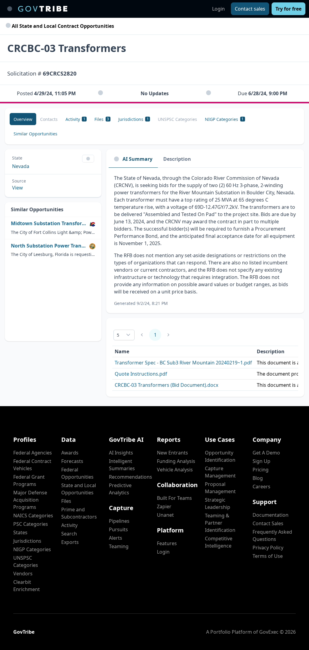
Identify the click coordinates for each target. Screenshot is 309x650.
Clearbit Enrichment (26, 586)
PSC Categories (30, 524)
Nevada (20, 166)
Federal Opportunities (77, 473)
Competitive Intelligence (218, 542)
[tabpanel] (205, 240)
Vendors (23, 573)
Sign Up (261, 461)
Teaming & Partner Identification (220, 522)
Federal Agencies (32, 452)
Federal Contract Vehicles (32, 465)
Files (66, 501)
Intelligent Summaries (122, 465)
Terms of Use (268, 556)
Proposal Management (220, 488)
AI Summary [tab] (137, 159)
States (20, 532)
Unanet (165, 515)
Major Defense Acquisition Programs (30, 499)
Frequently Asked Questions (272, 535)
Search (69, 533)
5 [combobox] (118, 335)
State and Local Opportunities (78, 489)
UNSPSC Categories (25, 561)
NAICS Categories (33, 515)
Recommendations (130, 477)
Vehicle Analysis (175, 469)
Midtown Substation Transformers (49, 223)
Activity (69, 525)
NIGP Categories (32, 549)
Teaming (119, 546)
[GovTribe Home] (42, 8)
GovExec (269, 632)
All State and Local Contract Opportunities (62, 26)
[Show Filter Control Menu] (88, 159)
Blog (258, 478)
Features (167, 543)
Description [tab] (177, 159)
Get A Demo (266, 452)
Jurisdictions (27, 541)
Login (218, 8)
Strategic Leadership (217, 503)
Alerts (115, 538)
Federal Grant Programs (29, 480)
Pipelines (119, 521)
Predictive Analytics (120, 489)
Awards (69, 452)
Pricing (261, 469)
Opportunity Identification (220, 456)
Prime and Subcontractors (79, 513)
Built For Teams (174, 498)
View (17, 187)
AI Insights (121, 452)
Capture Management (220, 472)
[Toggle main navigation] (10, 9)
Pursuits (118, 529)
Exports (70, 542)
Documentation (270, 515)
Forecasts (72, 461)
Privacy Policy (268, 547)
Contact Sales (268, 523)
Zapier (164, 506)
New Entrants (172, 452)
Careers (261, 486)
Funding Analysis (176, 461)
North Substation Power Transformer (49, 246)
